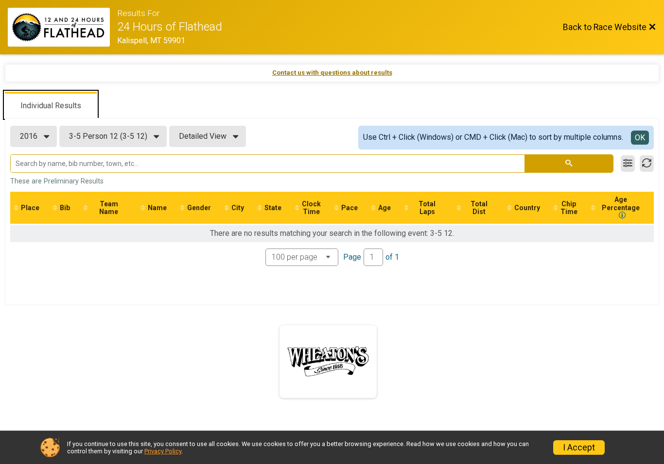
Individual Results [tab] (50, 105)
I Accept (579, 447)
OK (640, 137)
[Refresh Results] (647, 163)
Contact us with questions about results (332, 72)
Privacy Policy (162, 451)
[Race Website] (62, 27)
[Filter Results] (628, 163)
